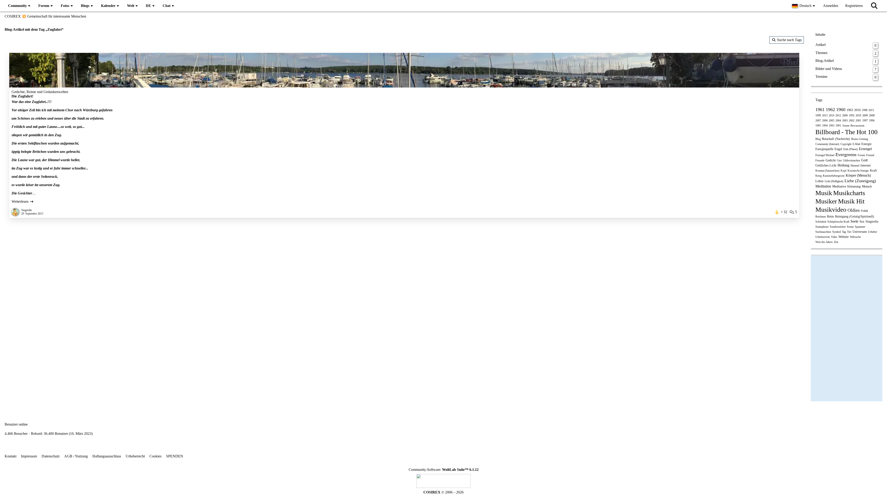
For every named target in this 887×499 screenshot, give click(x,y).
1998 (864, 110)
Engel (838, 149)
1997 (865, 120)
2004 (838, 120)
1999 (818, 115)
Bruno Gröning (859, 139)
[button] (804, 6)
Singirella (872, 221)
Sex (862, 221)
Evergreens (846, 154)
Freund (870, 155)
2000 (845, 115)
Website (843, 237)
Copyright (845, 144)
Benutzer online (16, 424)
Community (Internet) (827, 144)
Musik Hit (851, 201)
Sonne (850, 226)
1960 (840, 109)
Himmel (855, 165)
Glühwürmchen (851, 160)
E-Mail (856, 144)
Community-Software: (444, 470)
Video (834, 237)
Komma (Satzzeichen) (827, 170)
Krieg (818, 175)
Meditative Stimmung (846, 186)
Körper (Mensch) (858, 175)
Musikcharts (849, 193)
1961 (820, 109)
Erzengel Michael (824, 155)
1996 (872, 120)
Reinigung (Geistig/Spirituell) (854, 216)
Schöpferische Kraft (838, 221)
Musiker (826, 201)
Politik (864, 210)
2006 (825, 120)
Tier (849, 231)
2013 (825, 115)
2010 (858, 115)
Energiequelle (824, 149)
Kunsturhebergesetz (833, 175)
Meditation (823, 186)
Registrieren (854, 6)
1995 (818, 125)
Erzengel (865, 149)
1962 (830, 109)
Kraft (873, 170)
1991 (838, 125)
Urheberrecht (822, 237)
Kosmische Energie (858, 170)
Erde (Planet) (850, 149)
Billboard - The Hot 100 (846, 132)
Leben (819, 181)
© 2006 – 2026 (443, 492)
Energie (866, 144)
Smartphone (822, 226)
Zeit (836, 242)
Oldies (854, 210)
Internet (865, 165)
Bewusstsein (857, 125)
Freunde (819, 160)
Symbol (836, 231)
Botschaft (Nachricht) (836, 139)
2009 (865, 115)
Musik (823, 193)
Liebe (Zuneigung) (860, 180)
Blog (818, 139)
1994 (825, 125)
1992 (851, 115)
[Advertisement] (404, 259)
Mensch (867, 186)
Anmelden (830, 6)
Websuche (855, 237)
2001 (858, 120)
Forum (861, 155)
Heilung (843, 165)
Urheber (872, 231)
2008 (872, 115)
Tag (844, 231)
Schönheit (820, 221)
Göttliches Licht (825, 165)
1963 (850, 110)
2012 (838, 115)
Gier (839, 160)
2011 (871, 110)
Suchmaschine (823, 231)
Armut (845, 125)
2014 (831, 115)
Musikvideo (830, 209)
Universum (860, 231)
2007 (818, 120)
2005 (831, 120)
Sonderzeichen (838, 226)
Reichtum (820, 216)
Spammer (860, 226)
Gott (864, 160)
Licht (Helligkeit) (834, 181)
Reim (830, 216)
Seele (854, 221)
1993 (831, 125)
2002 (851, 120)
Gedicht (831, 160)
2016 (857, 110)
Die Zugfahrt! (22, 96)
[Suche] (874, 6)
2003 (845, 120)
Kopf (843, 170)
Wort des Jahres (824, 242)
